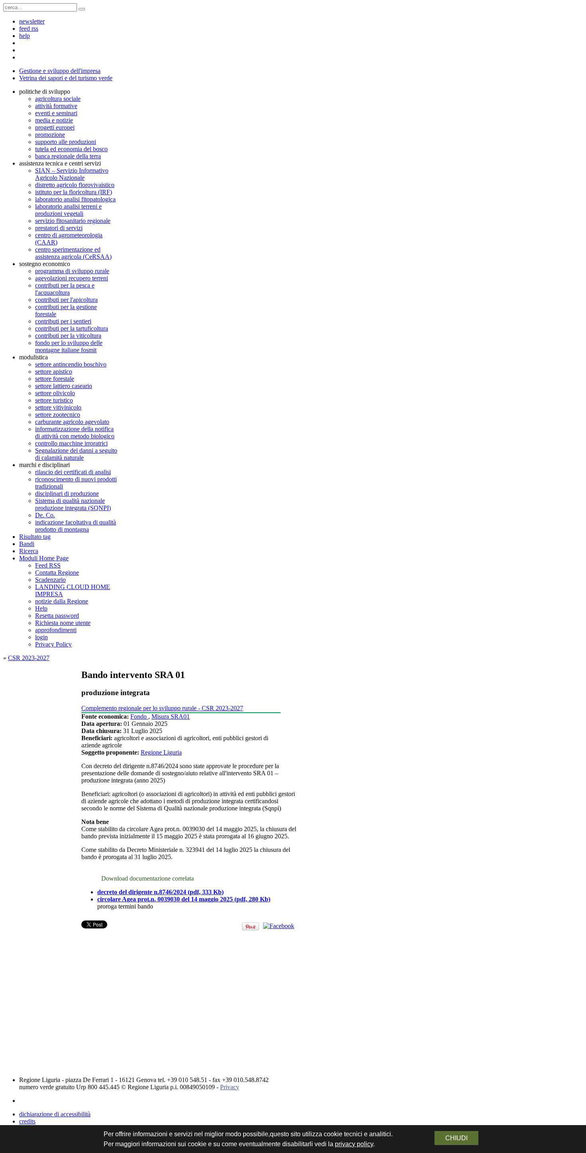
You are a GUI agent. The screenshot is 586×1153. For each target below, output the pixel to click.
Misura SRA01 (170, 716)
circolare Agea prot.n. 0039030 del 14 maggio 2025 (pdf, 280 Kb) (183, 899)
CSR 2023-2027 (28, 657)
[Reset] (82, 9)
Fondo (139, 716)
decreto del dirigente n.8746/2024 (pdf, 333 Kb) (160, 892)
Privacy (229, 1087)
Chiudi (456, 1138)
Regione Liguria (161, 752)
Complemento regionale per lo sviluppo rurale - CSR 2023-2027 (162, 708)
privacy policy (354, 1144)
